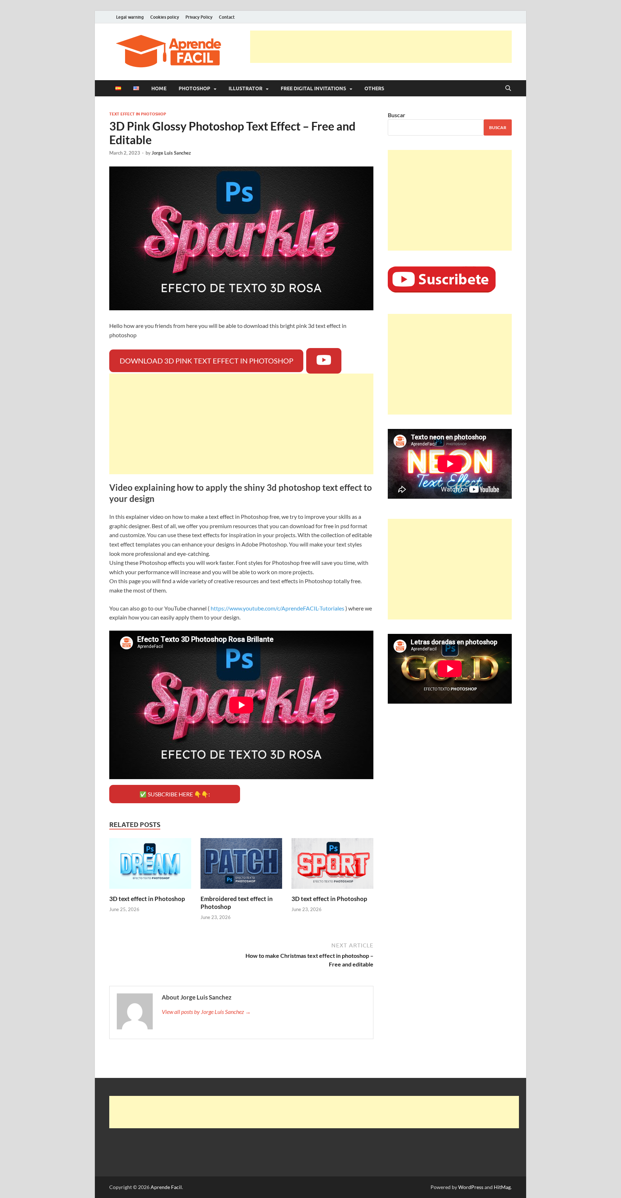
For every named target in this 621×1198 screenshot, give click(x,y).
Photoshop (194, 88)
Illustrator (245, 88)
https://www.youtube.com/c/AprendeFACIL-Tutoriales (277, 608)
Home (158, 88)
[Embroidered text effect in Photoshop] (241, 865)
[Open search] (508, 88)
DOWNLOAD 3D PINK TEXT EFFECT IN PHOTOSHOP (206, 360)
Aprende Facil (166, 1187)
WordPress (470, 1187)
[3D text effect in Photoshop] (150, 865)
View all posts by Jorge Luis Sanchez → (206, 1011)
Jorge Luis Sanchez (171, 153)
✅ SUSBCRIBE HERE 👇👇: (174, 794)
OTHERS (374, 88)
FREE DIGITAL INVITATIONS (313, 88)
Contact (227, 17)
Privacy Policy (198, 17)
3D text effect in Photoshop (147, 898)
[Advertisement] (381, 47)
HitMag (502, 1187)
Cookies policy (164, 17)
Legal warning (130, 17)
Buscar (396, 114)
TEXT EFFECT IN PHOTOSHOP (137, 113)
